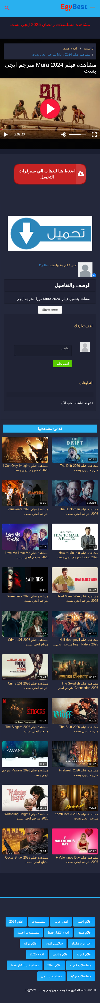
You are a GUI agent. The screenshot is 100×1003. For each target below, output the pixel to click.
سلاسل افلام (54, 943)
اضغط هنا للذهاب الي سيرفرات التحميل (47, 173)
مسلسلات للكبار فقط (24, 965)
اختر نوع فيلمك (81, 943)
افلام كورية (84, 954)
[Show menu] (92, 7)
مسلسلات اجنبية (28, 932)
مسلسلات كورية (81, 965)
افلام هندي (84, 932)
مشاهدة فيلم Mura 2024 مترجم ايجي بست (61, 54)
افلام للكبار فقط (58, 932)
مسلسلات (38, 921)
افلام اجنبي (84, 921)
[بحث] (7, 7)
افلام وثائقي (60, 954)
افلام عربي (61, 921)
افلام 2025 (37, 954)
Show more (50, 309)
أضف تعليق (62, 363)
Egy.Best (44, 265)
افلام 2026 (54, 965)
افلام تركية (30, 943)
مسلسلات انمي (51, 976)
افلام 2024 (16, 921)
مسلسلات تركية (81, 976)
